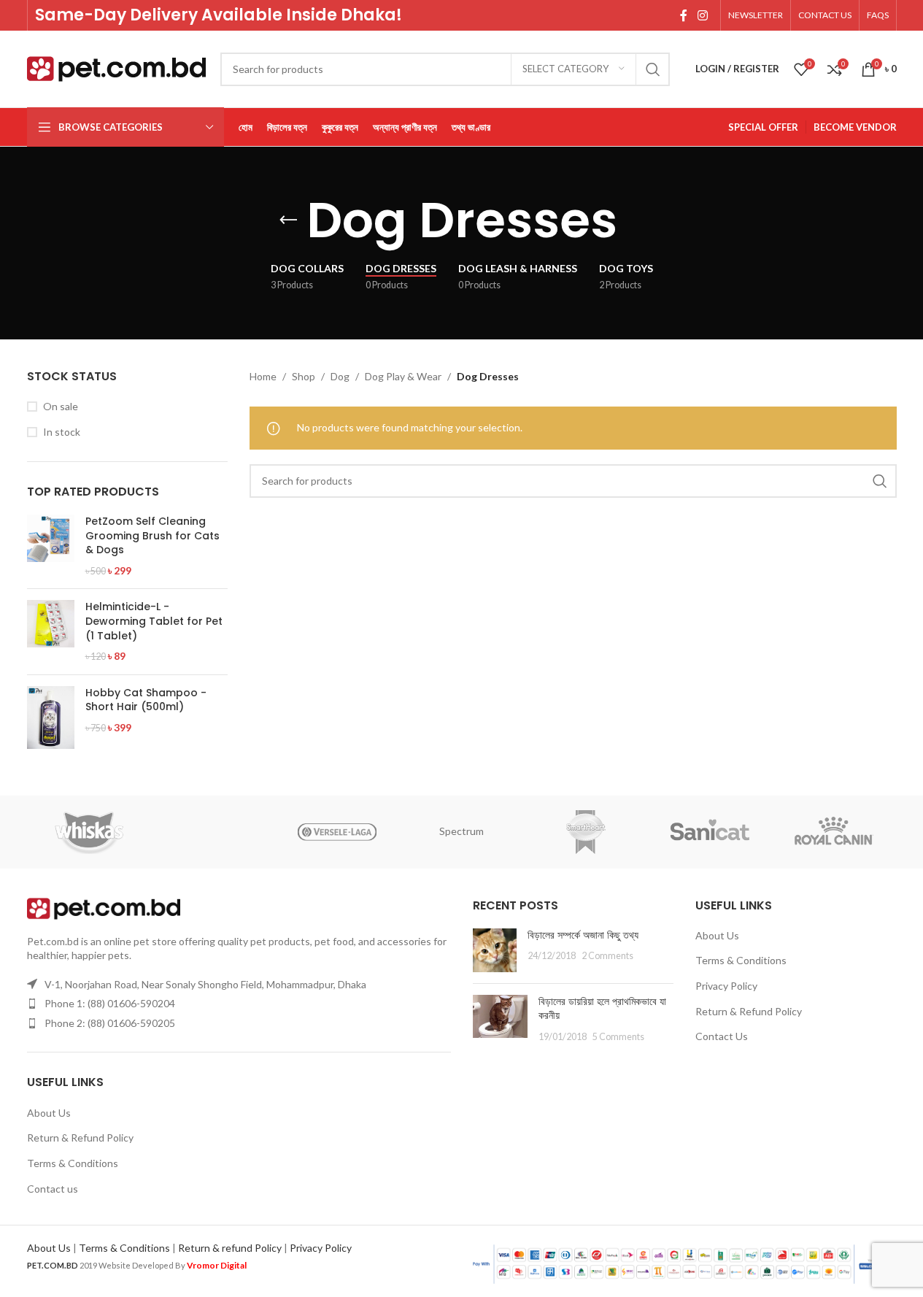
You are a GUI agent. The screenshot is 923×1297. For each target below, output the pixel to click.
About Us (49, 1113)
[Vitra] (213, 832)
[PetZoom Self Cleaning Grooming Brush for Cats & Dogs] (50, 546)
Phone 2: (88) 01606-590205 (110, 1023)
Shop (303, 376)
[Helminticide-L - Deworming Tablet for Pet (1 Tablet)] (50, 631)
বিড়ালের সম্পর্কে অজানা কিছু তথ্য (583, 935)
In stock (61, 432)
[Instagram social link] (702, 15)
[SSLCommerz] (683, 1263)
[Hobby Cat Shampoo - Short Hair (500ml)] (50, 718)
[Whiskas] (89, 832)
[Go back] (288, 220)
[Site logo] (116, 67)
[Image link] (103, 907)
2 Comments (607, 955)
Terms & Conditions (72, 1163)
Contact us (52, 1188)
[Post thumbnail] (495, 950)
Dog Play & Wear (403, 376)
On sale (60, 406)
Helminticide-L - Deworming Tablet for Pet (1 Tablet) (154, 621)
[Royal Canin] (834, 832)
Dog (340, 376)
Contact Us (721, 1036)
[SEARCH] (653, 69)
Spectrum (461, 831)
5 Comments (618, 1036)
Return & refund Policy (230, 1248)
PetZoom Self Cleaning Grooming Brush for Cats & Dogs (152, 536)
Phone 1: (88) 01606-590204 (110, 1003)
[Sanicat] (710, 832)
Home (263, 376)
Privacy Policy (726, 986)
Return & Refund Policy (80, 1137)
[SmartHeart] (586, 832)
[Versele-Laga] (337, 832)
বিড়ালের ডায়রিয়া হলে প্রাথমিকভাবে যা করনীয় (602, 1008)
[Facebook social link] (683, 15)
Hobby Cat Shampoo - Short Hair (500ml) (145, 700)
